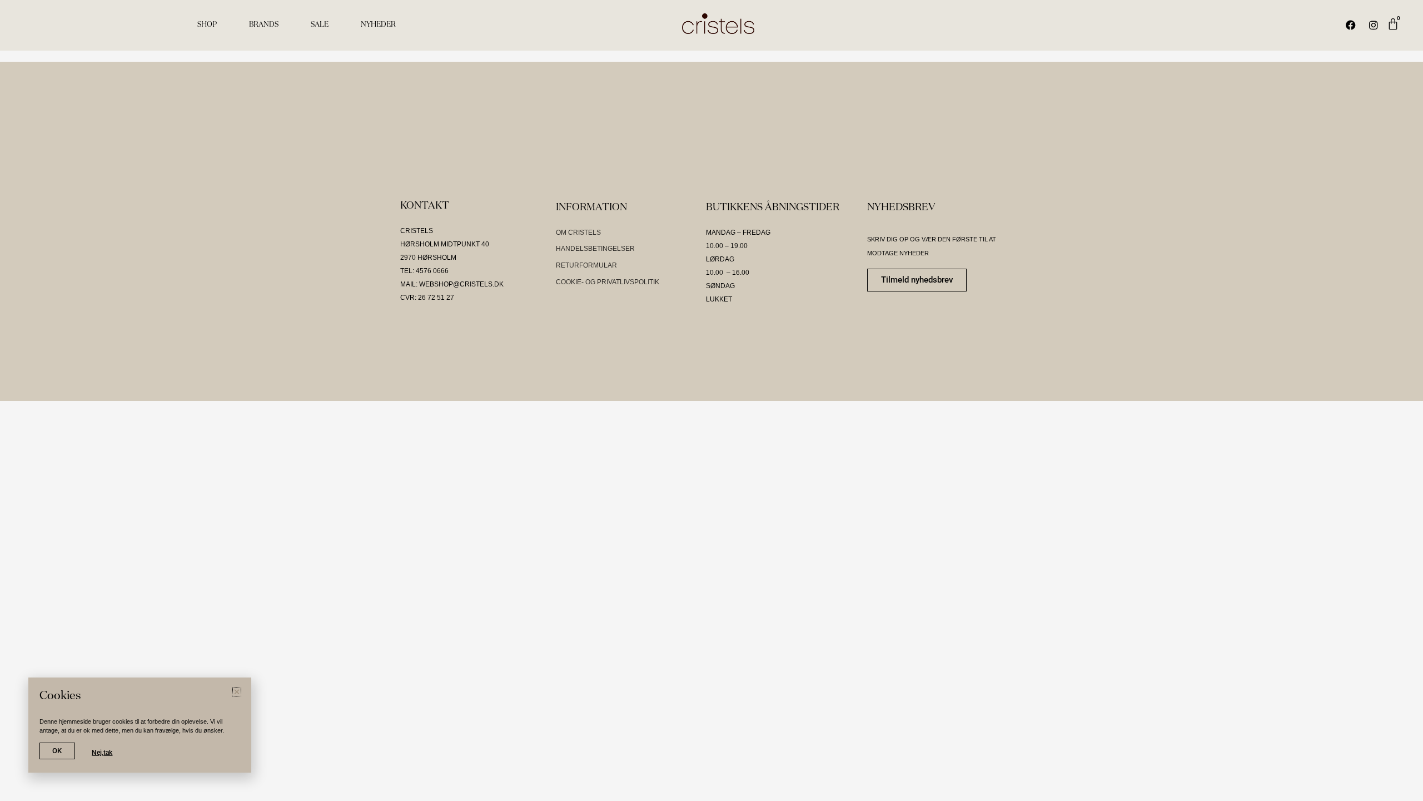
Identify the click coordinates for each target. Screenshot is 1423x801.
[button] (1085, 278)
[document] (711, 400)
